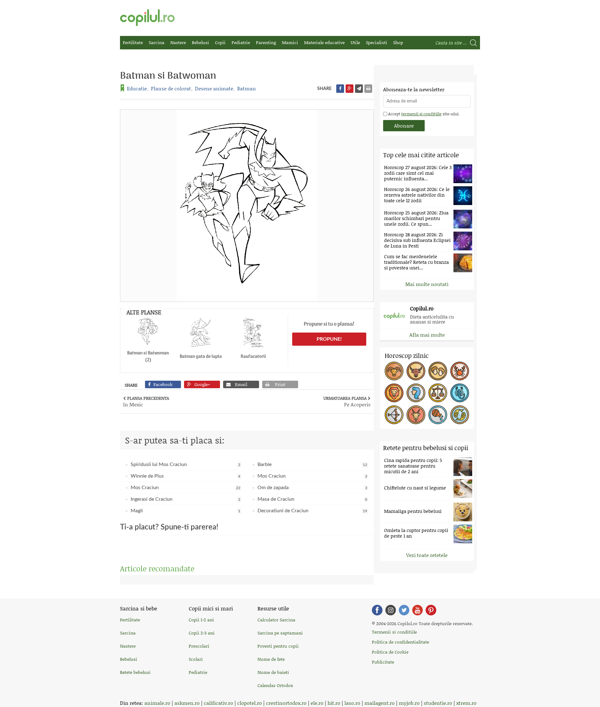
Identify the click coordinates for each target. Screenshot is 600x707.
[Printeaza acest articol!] (368, 88)
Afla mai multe (427, 334)
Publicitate (383, 662)
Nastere (178, 42)
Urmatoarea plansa (347, 401)
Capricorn (416, 414)
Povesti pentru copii (278, 646)
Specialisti (376, 42)
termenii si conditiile (421, 114)
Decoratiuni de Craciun (312, 510)
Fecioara (416, 393)
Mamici (290, 42)
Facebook (377, 610)
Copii (220, 42)
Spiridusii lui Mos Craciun (185, 464)
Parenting (266, 42)
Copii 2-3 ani (202, 632)
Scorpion (459, 393)
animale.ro (157, 702)
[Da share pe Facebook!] (340, 88)
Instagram (390, 610)
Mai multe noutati (426, 284)
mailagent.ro (379, 702)
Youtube (417, 610)
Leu (394, 393)
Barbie (312, 464)
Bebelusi (200, 42)
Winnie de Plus (185, 476)
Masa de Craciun (312, 499)
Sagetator (394, 414)
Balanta (437, 393)
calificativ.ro (218, 702)
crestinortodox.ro (286, 702)
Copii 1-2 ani (201, 619)
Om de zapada (312, 487)
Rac (459, 371)
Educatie (137, 88)
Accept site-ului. (423, 114)
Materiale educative (324, 42)
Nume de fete (271, 659)
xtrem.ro (466, 702)
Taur (416, 371)
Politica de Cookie (390, 652)
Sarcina (156, 42)
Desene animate (214, 88)
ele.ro (317, 702)
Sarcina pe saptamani (280, 632)
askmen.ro (187, 702)
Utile (355, 42)
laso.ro (352, 702)
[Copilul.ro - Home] (147, 17)
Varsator (437, 414)
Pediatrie (241, 42)
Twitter (404, 610)
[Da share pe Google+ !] (349, 88)
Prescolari (199, 646)
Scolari (196, 659)
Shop (398, 42)
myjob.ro (409, 702)
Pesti (459, 414)
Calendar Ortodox (275, 685)
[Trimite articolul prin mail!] (359, 88)
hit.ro (334, 702)
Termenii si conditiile (394, 632)
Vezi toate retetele (427, 555)
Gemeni (437, 371)
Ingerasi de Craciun (185, 499)
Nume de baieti (273, 672)
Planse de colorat (171, 88)
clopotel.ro (249, 702)
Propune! (329, 339)
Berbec (394, 371)
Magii (185, 510)
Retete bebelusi (135, 672)
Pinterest (431, 610)
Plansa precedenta (146, 401)
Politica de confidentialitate (400, 642)
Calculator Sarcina (276, 619)
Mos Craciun (312, 476)
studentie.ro (438, 702)
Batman (246, 88)
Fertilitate (133, 42)
